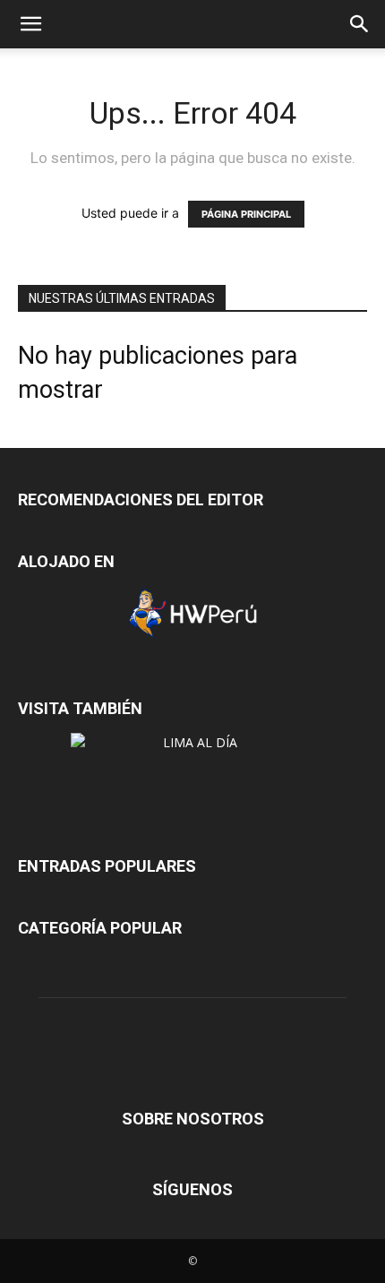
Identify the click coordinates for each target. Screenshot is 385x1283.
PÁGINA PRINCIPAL (246, 214)
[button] (30, 24)
